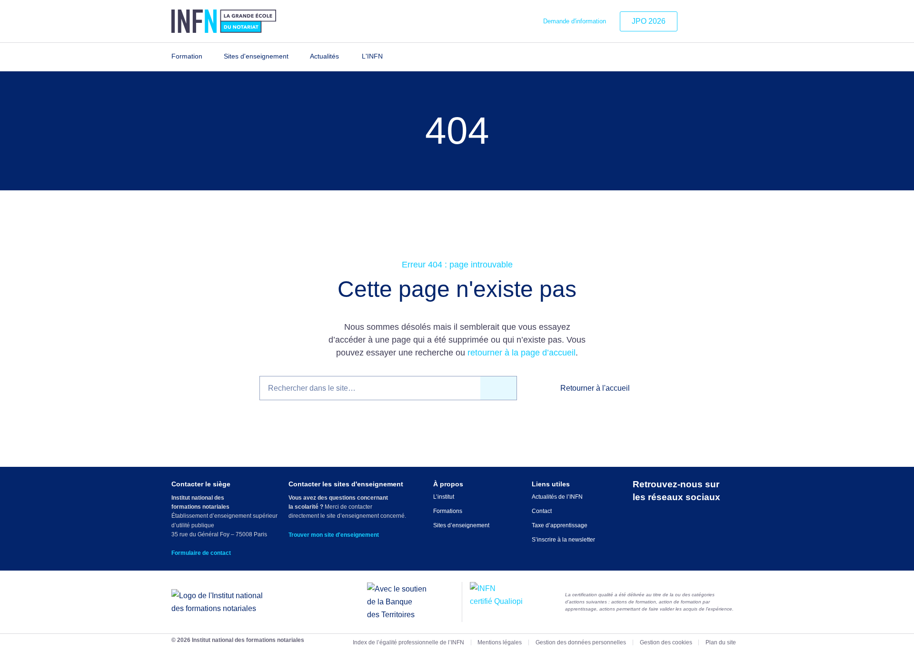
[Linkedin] (693, 21)
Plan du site (720, 642)
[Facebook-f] (722, 21)
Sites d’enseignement (461, 525)
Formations (447, 511)
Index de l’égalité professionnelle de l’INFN (408, 642)
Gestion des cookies (666, 642)
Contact (542, 511)
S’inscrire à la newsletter (563, 539)
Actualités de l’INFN (557, 496)
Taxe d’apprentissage (559, 525)
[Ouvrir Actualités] (344, 56)
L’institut (443, 496)
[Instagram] (707, 21)
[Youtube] (736, 21)
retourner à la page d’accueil (521, 352)
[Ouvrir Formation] (208, 56)
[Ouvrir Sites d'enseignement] (294, 56)
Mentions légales (499, 642)
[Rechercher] (498, 388)
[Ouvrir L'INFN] (388, 56)
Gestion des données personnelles (581, 642)
